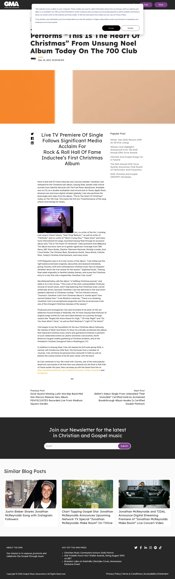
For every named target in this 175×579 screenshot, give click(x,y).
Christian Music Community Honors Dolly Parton (89, 552)
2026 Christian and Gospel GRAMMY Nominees (123, 175)
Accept (111, 28)
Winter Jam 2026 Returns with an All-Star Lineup (126, 141)
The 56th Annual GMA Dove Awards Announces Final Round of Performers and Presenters (126, 167)
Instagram (42, 373)
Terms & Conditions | (133, 573)
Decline (130, 28)
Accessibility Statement (156, 573)
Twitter (87, 370)
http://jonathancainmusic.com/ (52, 370)
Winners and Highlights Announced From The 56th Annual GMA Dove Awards (124, 150)
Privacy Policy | (114, 573)
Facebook (95, 370)
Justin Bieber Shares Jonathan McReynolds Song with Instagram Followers (28, 515)
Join (146, 4)
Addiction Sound (75, 370)
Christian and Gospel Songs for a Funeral (126, 158)
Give (161, 4)
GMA (40, 57)
